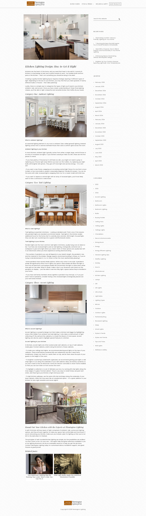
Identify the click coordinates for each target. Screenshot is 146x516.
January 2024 (99, 124)
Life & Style (98, 292)
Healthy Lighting (100, 259)
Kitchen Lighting (100, 275)
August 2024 (99, 107)
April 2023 (98, 161)
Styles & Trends (87, 4)
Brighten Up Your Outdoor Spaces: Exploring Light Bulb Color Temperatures (106, 62)
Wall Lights (98, 346)
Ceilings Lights (100, 230)
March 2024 (99, 115)
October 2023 (99, 136)
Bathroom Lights (100, 205)
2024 (96, 193)
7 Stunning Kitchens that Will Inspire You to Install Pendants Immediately (106, 44)
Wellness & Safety (102, 4)
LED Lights (98, 288)
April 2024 (98, 111)
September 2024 (100, 103)
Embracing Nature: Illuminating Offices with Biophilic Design (104, 56)
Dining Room (99, 242)
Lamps (97, 279)
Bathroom (98, 201)
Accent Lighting (100, 197)
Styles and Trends (101, 337)
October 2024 (99, 99)
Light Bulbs (98, 296)
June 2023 (98, 153)
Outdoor (98, 308)
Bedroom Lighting (101, 209)
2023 (96, 188)
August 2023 (99, 144)
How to (97, 267)
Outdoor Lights (100, 312)
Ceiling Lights (99, 226)
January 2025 (99, 86)
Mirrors (97, 304)
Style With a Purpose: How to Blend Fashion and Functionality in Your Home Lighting (106, 50)
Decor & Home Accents (103, 238)
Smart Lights (99, 329)
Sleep (97, 325)
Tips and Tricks (100, 341)
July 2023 (98, 148)
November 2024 (100, 95)
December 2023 (100, 128)
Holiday (97, 263)
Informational (99, 271)
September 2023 (100, 140)
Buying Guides (75, 4)
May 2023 (98, 157)
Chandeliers (99, 234)
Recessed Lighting (101, 321)
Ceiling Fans (99, 221)
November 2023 (100, 132)
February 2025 (100, 82)
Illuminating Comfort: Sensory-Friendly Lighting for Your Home (104, 38)
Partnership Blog (100, 317)
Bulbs (97, 213)
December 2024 (100, 91)
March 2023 (99, 165)
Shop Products (115, 4)
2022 (96, 184)
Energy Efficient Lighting (103, 250)
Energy (97, 246)
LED (96, 284)
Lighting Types (100, 300)
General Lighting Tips (102, 255)
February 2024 (100, 119)
